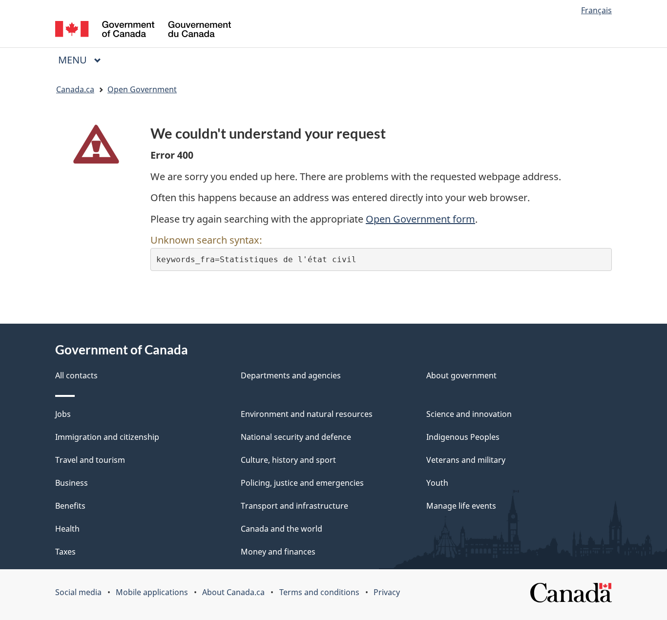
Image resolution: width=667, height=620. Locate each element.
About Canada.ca (233, 592)
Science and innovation (469, 414)
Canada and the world (281, 528)
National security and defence (296, 437)
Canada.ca (75, 89)
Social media (78, 592)
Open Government (142, 89)
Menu (73, 59)
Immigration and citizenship (107, 437)
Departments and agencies (291, 375)
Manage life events (461, 505)
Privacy (387, 592)
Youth (437, 482)
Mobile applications (152, 592)
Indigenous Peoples (463, 437)
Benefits (70, 505)
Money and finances (278, 551)
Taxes (65, 551)
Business (71, 482)
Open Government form (420, 219)
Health (67, 528)
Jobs (63, 414)
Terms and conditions (319, 592)
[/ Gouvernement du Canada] (143, 30)
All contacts (76, 375)
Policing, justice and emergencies (302, 482)
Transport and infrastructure (294, 505)
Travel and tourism (90, 460)
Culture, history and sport (288, 460)
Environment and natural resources (307, 414)
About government (461, 375)
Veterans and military (465, 460)
